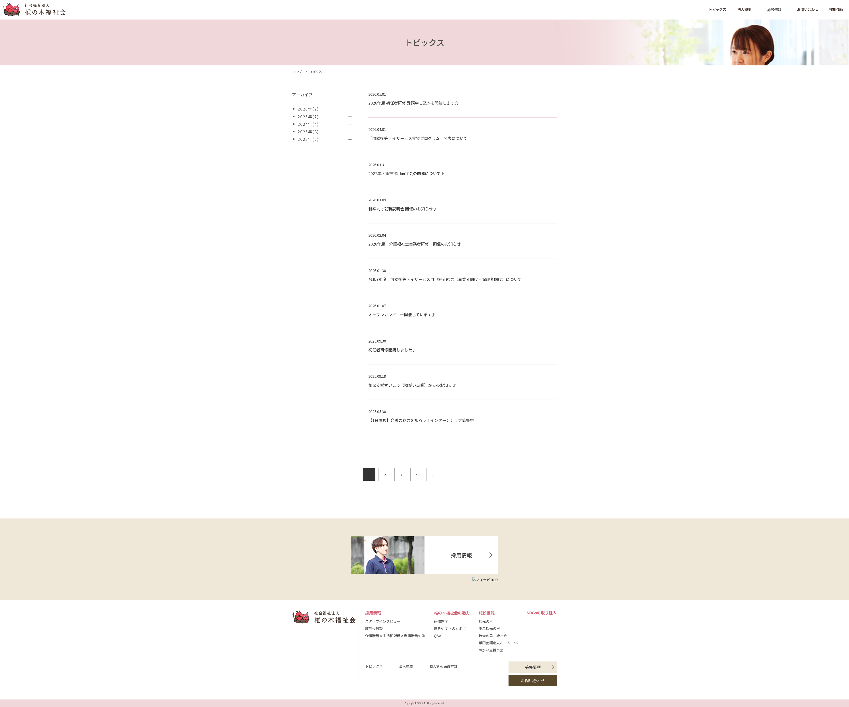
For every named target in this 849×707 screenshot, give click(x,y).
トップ (298, 71)
